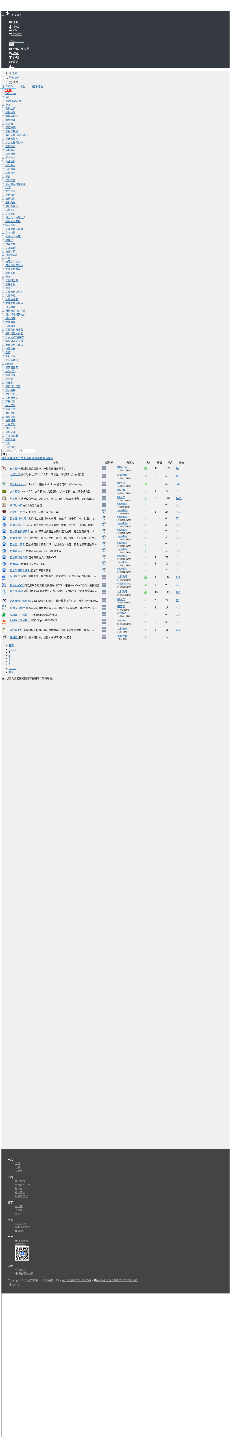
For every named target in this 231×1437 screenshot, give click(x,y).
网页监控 (10, 390)
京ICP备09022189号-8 (76, 1280)
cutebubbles (124, 584)
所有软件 (14, 77)
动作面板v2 (16, 591)
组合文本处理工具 (15, 217)
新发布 (20, 458)
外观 (17, 1214)
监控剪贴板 (16, 630)
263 (178, 630)
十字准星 (15, 474)
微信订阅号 (20, 1244)
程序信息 (37, 86)
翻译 (7, 177)
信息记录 (10, 417)
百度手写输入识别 (20, 570)
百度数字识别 (18, 544)
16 (177, 468)
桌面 (7, 105)
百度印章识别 (18, 551)
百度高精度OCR (19, 557)
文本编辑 (10, 248)
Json (7, 258)
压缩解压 (10, 326)
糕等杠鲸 (122, 467)
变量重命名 (11, 360)
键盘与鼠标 (11, 116)
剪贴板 (14, 499)
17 (177, 600)
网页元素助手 (18, 608)
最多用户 (37, 458)
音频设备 (10, 120)
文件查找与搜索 (14, 303)
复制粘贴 (10, 202)
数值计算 (10, 252)
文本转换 (10, 233)
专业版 (17, 34)
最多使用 (48, 458)
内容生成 (10, 244)
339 (178, 484)
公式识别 (10, 199)
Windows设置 (13, 101)
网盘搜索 (10, 165)
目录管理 (10, 307)
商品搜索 (10, 154)
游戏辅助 (10, 375)
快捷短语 (10, 420)
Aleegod (121, 613)
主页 (15, 22)
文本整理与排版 (14, 229)
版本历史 (20, 1192)
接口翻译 (10, 180)
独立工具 (10, 405)
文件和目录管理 (14, 292)
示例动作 (10, 439)
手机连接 (10, 394)
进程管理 (10, 112)
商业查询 (10, 161)
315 (178, 491)
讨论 (23, 86)
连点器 (14, 637)
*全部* (8, 90)
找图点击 (10, 348)
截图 (7, 277)
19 (177, 518)
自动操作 (15, 469)
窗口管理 (15, 576)
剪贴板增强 (11, 206)
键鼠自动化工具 (14, 341)
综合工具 (10, 409)
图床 (7, 288)
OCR (8, 187)
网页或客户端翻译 (15, 184)
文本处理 (10, 214)
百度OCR (15, 564)
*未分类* (10, 447)
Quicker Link (17, 484)
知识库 (19, 1189)
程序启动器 (11, 436)
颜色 (7, 352)
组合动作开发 (22, 1185)
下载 (15, 26)
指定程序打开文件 (15, 314)
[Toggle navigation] (2, 15)
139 (178, 577)
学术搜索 (10, 158)
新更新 (28, 458)
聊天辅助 (10, 401)
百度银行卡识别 (19, 518)
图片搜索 (10, 146)
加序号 (9, 240)
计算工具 (10, 424)
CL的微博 (23, 1241)
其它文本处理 (13, 236)
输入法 (9, 124)
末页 (11, 672)
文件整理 (10, 296)
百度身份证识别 (19, 538)
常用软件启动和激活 (16, 135)
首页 (11, 645)
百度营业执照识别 (20, 531)
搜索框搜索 (11, 367)
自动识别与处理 (14, 265)
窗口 (7, 97)
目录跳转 (10, 318)
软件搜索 (10, 173)
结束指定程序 (18, 512)
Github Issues (22, 1227)
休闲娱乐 (10, 371)
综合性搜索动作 (14, 142)
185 (178, 592)
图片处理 (10, 273)
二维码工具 (11, 280)
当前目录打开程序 (15, 311)
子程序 (19, 1210)
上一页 (12, 649)
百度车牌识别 (18, 525)
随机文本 (10, 432)
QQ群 (20, 1231)
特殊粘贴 (10, 210)
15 (177, 476)
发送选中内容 (13, 269)
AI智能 (9, 364)
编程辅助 (10, 356)
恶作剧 (9, 383)
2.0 (14, 29)
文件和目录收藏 (14, 330)
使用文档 (20, 1181)
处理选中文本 (13, 261)
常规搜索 (10, 150)
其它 (7, 443)
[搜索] (11, 45)
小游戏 (9, 379)
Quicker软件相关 (14, 337)
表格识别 (10, 195)
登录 (15, 62)
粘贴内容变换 (13, 221)
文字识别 (10, 191)
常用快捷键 (11, 131)
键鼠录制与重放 (14, 345)
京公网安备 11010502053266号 (117, 1280)
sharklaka (122, 504)
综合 (4, 458)
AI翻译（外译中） (20, 620)
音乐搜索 (10, 169)
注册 (11, 66)
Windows (10, 93)
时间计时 (10, 428)
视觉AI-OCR (17, 585)
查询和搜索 (11, 139)
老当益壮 (122, 475)
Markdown (11, 255)
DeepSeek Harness (21, 601)
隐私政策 (20, 1270)
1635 (179, 498)
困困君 (121, 483)
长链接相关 (11, 398)
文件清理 (10, 322)
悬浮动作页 (16, 505)
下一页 (12, 668)
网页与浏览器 (13, 386)
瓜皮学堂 (20, 1196)
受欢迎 (11, 458)
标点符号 (10, 225)
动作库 (13, 73)
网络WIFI (10, 127)
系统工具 (10, 108)
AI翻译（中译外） (20, 615)
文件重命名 (11, 299)
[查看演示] (12, 478)
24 (177, 585)
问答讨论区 (21, 1224)
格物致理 (122, 576)
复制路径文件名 (14, 333)
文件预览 (15, 491)
